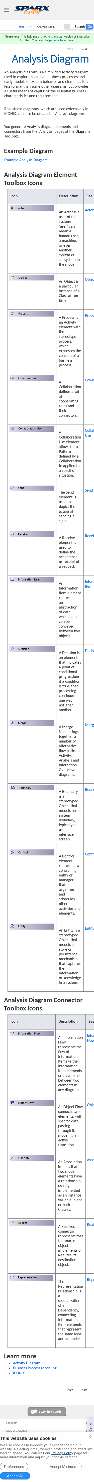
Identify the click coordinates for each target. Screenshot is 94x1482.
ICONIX (19, 1373)
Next (84, 49)
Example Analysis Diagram (26, 160)
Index (21, 27)
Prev (70, 49)
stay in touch (50, 1411)
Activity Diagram (26, 1363)
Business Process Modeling (35, 1368)
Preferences (14, 1466)
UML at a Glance (16, 1430)
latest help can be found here (55, 40)
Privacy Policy (62, 1453)
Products (11, 1422)
